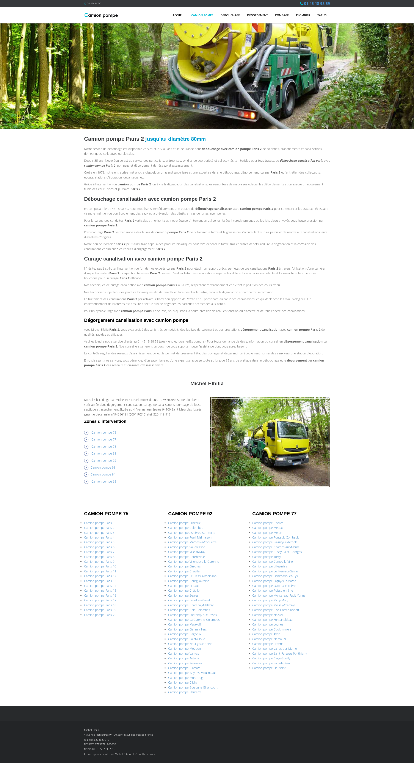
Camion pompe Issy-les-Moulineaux (192, 673)
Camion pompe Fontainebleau (272, 620)
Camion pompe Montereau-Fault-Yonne (279, 595)
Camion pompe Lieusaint (269, 668)
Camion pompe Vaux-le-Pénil (271, 663)
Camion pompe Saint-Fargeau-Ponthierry (279, 653)
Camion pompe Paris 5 (99, 542)
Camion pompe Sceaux (183, 586)
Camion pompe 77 (103, 439)
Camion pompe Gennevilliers (187, 629)
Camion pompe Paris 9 (99, 561)
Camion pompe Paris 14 (100, 586)
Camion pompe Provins (267, 644)
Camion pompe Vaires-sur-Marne (274, 648)
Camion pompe (202, 15)
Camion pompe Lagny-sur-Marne (274, 581)
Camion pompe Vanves (183, 653)
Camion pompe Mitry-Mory (270, 600)
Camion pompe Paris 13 (100, 581)
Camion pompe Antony (183, 658)
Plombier (303, 15)
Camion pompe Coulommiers (272, 629)
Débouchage (230, 15)
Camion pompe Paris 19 (100, 610)
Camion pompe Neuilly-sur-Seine (190, 644)
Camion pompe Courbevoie (186, 557)
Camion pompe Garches (184, 566)
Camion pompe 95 (103, 481)
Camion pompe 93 (103, 467)
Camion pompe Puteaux (184, 523)
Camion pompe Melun (267, 533)
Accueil (178, 15)
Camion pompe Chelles (268, 523)
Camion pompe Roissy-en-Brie (272, 590)
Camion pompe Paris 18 (100, 605)
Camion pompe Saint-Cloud (186, 639)
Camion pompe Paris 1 (99, 523)
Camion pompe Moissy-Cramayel (274, 605)
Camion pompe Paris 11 (100, 571)
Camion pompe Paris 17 (100, 600)
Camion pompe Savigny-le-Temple (275, 542)
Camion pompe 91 (103, 453)
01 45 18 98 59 (317, 3)
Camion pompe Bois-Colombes (189, 610)
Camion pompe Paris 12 (100, 576)
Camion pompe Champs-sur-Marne (276, 547)
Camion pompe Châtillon (184, 590)
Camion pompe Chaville (184, 571)
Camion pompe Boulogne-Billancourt (193, 687)
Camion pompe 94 (103, 474)
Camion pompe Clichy (182, 682)
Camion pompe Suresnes (185, 663)
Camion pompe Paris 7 (99, 552)
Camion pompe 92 (103, 460)
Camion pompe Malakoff (184, 624)
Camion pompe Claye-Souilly (271, 658)
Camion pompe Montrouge (186, 678)
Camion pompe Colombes (185, 528)
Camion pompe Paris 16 (100, 595)
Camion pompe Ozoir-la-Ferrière (274, 586)
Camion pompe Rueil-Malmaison (190, 537)
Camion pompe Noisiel (267, 615)
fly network (148, 754)
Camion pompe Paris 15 (100, 590)
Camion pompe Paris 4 (99, 537)
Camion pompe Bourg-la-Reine (188, 581)
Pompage (282, 15)
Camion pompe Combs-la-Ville (272, 561)
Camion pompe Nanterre (185, 692)
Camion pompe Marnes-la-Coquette (192, 542)
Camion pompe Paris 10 (100, 566)
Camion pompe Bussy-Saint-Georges (277, 552)
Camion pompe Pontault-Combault (275, 537)
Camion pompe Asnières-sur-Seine (191, 533)
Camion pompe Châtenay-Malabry (190, 605)
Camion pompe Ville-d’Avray (186, 552)
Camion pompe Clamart (184, 668)
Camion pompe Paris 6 (99, 547)
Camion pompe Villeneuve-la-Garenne (193, 561)
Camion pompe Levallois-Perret (189, 600)
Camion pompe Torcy (266, 557)
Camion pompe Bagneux (184, 634)
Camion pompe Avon (266, 634)
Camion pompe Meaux (267, 528)
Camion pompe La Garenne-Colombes (194, 620)
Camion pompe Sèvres (183, 595)
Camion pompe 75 (103, 432)
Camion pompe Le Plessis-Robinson (192, 576)
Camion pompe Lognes (267, 624)
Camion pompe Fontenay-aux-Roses (192, 615)
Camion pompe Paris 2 (99, 528)
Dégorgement (257, 15)
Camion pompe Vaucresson (186, 547)
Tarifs (321, 15)
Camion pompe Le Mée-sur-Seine (275, 571)
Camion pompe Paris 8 (99, 557)
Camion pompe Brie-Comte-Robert (275, 610)
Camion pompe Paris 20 (100, 615)
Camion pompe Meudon (184, 648)
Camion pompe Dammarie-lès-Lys (275, 576)
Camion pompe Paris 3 (99, 533)
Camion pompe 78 (103, 446)
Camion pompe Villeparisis (270, 566)
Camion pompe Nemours (269, 639)
